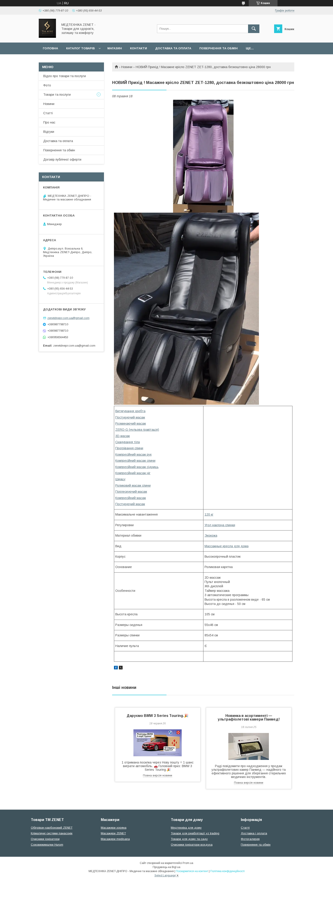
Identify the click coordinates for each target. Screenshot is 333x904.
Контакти (138, 48)
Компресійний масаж (130, 498)
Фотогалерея (250, 839)
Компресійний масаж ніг (132, 473)
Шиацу (120, 479)
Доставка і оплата (254, 833)
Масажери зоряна (113, 827)
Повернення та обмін (218, 48)
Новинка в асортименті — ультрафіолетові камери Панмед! (249, 717)
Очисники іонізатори (45, 839)
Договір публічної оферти (62, 159)
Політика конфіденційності (227, 871)
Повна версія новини (157, 775)
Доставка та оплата (173, 48)
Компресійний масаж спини (135, 460)
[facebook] (116, 668)
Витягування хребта (130, 411)
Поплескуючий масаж (131, 491)
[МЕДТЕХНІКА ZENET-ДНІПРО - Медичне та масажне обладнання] (47, 36)
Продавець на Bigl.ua (166, 867)
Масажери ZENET (113, 833)
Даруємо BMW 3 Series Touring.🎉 (157, 716)
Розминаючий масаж (130, 423)
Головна (50, 48)
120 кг (209, 514)
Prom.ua (188, 863)
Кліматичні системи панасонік (51, 833)
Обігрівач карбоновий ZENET (51, 827)
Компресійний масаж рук (133, 454)
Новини (126, 67)
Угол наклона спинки (220, 525)
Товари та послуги (57, 94)
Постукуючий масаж (130, 417)
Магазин (114, 48)
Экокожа (211, 535)
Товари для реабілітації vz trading (195, 833)
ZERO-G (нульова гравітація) (137, 429)
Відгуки (48, 131)
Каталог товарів (80, 48)
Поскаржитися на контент (192, 871)
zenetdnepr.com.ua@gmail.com (68, 318)
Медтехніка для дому (186, 827)
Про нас (49, 122)
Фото (47, 85)
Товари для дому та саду (189, 839)
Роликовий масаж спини (133, 485)
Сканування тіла (127, 442)
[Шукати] (253, 28)
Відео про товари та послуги (64, 76)
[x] (121, 668)
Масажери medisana (115, 839)
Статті (48, 113)
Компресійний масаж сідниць (137, 467)
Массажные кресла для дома (227, 546)
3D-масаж (122, 436)
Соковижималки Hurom (47, 844)
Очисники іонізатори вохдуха (191, 844)
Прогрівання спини (129, 448)
